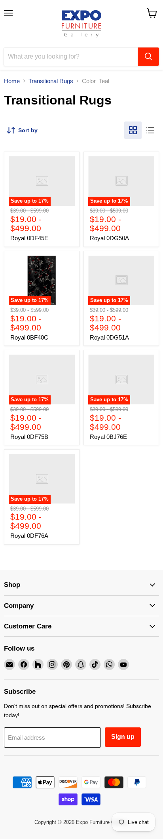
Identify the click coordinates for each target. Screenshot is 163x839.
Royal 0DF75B (29, 436)
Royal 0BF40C (29, 337)
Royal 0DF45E (29, 238)
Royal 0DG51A (109, 337)
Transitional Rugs (50, 81)
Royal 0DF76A (29, 535)
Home (12, 81)
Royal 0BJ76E (108, 436)
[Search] (148, 56)
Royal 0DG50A (109, 238)
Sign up (123, 736)
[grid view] (133, 130)
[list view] (150, 130)
